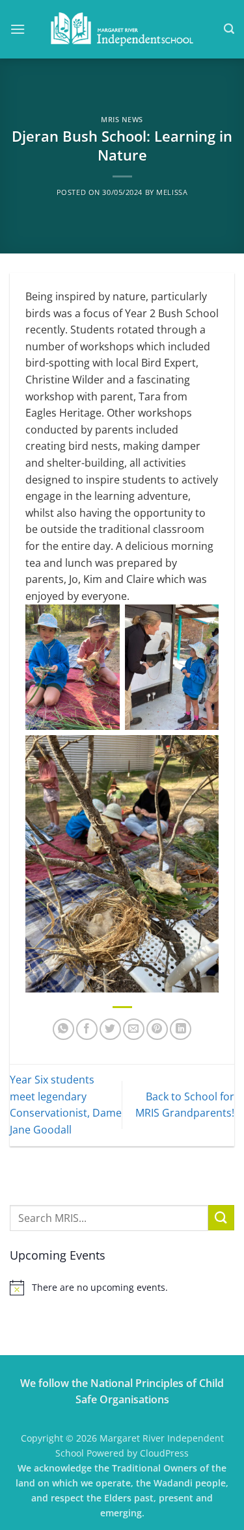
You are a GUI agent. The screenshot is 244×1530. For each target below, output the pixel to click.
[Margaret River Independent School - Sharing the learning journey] (122, 29)
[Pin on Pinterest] (157, 1029)
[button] (17, 29)
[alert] (122, 1287)
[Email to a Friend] (133, 1029)
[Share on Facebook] (87, 1029)
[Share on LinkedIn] (180, 1029)
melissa (171, 192)
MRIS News (122, 119)
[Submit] (221, 1217)
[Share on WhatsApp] (63, 1029)
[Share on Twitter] (110, 1029)
